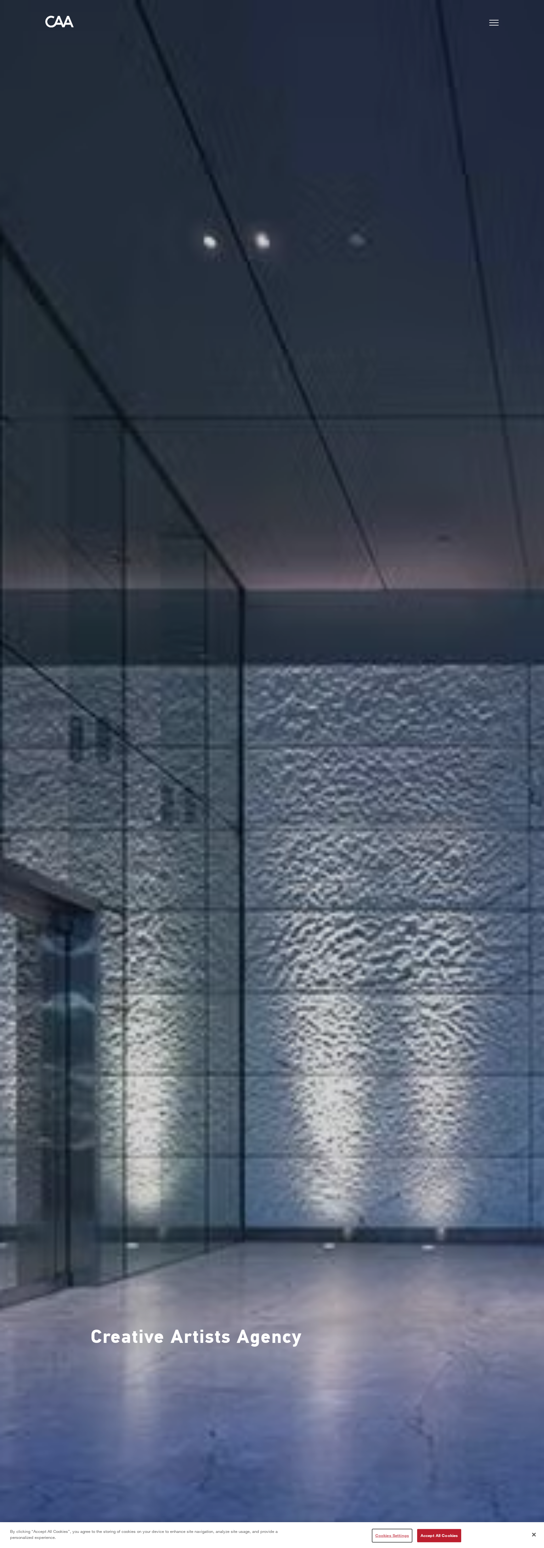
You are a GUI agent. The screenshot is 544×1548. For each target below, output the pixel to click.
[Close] (534, 1534)
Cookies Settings (392, 1535)
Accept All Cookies (439, 1535)
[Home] (59, 23)
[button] (494, 24)
